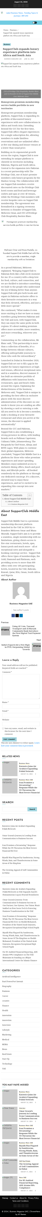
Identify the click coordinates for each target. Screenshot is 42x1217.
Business (7, 44)
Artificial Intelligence (11, 976)
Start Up (5, 1059)
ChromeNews (35, 1211)
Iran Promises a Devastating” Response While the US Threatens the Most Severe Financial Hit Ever (29, 788)
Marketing (6, 1034)
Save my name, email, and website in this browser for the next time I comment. (20, 731)
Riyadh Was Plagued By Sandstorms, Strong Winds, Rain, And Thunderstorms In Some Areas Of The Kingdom (21, 935)
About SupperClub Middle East (17, 499)
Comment (7, 672)
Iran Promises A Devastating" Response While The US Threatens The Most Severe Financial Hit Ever (20, 919)
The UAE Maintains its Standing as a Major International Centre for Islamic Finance (20, 957)
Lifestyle (6, 1030)
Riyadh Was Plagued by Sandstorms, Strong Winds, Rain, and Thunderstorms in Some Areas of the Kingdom (21, 860)
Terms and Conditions (20, 1201)
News (27, 763)
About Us (23, 1198)
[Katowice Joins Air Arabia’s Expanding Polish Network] (9, 768)
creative (5, 1001)
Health (5, 1010)
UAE (31, 780)
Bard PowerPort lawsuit (12, 981)
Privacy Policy (33, 1198)
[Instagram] (23, 5)
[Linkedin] (15, 5)
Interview (6, 1025)
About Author (13, 501)
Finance (5, 1005)
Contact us (14, 1198)
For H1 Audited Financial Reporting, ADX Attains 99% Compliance (20, 953)
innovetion (6, 1020)
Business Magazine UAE (13, 59)
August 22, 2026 (27, 774)
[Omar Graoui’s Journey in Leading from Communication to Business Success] (9, 1114)
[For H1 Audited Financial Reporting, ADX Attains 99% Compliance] (9, 1183)
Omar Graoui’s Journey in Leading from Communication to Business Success (29, 1115)
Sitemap (5, 1198)
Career (5, 996)
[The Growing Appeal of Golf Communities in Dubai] (9, 1166)
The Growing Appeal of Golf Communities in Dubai (29, 1166)
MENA (5, 1044)
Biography (6, 986)
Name (5, 702)
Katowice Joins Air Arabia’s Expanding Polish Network (28, 768)
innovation (6, 1015)
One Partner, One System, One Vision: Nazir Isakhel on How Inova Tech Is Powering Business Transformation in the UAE (21, 908)
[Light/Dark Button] (34, 23)
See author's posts (21, 610)
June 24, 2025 (29, 59)
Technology (7, 1064)
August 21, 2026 (26, 1172)
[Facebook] (27, 5)
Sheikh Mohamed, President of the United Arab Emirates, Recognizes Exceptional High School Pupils (21, 925)
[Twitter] (19, 5)
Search (7, 802)
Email (5, 711)
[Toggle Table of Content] (28, 495)
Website (5, 719)
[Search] (39, 23)
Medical (5, 1039)
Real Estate (7, 1054)
